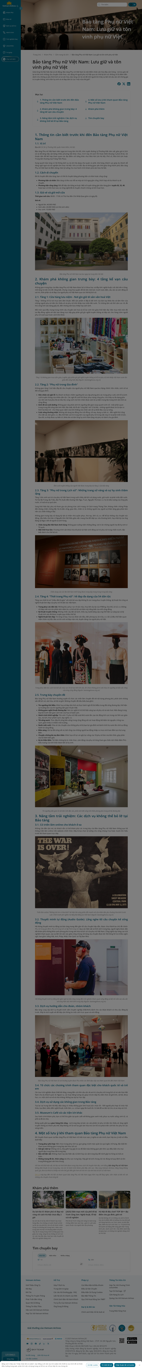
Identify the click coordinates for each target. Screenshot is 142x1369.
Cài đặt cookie (93, 1365)
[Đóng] (139, 1365)
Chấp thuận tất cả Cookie (125, 1365)
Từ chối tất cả (107, 1365)
